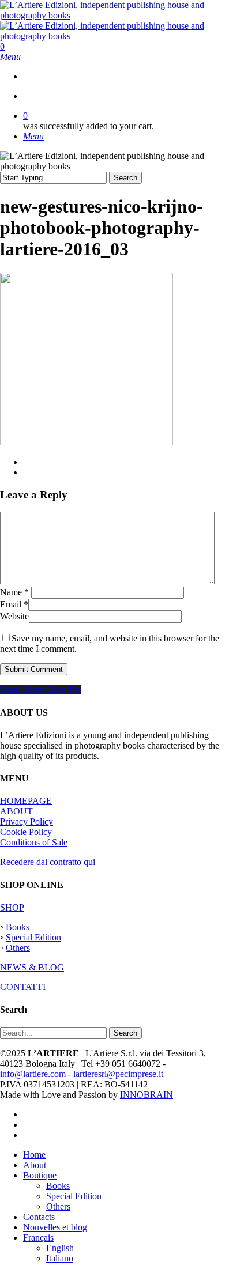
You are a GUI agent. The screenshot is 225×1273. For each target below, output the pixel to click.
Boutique (40, 1175)
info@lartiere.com (33, 1074)
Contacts (39, 1217)
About (34, 1165)
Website (14, 616)
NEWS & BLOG (32, 967)
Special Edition (33, 937)
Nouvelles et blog (55, 1227)
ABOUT (16, 811)
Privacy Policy (26, 821)
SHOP (12, 907)
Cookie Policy (26, 832)
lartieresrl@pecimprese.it (118, 1074)
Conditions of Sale (34, 842)
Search (125, 177)
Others (18, 948)
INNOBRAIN (146, 1095)
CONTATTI (23, 987)
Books (17, 927)
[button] (10, 57)
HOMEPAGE (26, 801)
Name (14, 592)
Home (34, 1154)
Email (14, 604)
